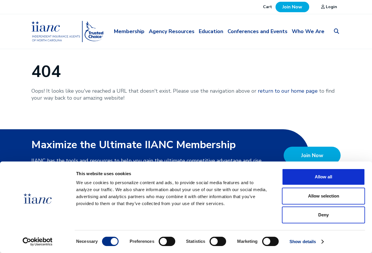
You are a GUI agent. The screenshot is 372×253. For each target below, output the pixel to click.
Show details (302, 241)
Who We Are (308, 31)
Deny (323, 214)
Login (331, 7)
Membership (129, 31)
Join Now (292, 7)
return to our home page (288, 90)
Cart (267, 7)
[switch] (167, 241)
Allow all (323, 176)
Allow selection (323, 195)
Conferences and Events (257, 31)
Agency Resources (171, 31)
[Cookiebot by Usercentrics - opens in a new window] (37, 241)
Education (211, 31)
